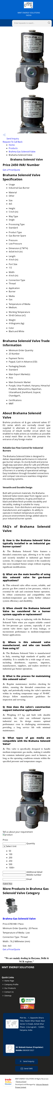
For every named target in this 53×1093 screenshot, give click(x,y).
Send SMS (28, 1068)
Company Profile (11, 984)
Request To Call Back (12, 141)
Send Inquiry (12, 138)
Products (13, 148)
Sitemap (7, 995)
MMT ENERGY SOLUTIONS (29, 13)
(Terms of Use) (21, 1082)
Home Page (9, 980)
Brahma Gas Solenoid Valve (22, 151)
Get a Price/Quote (11, 169)
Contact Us (9, 992)
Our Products (10, 988)
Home (12, 144)
